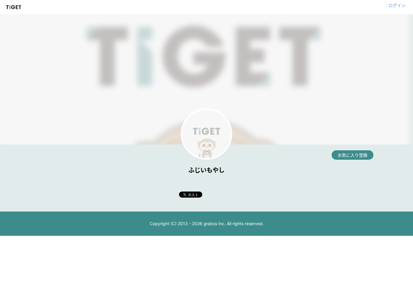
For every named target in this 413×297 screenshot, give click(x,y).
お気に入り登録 (352, 155)
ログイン (397, 5)
